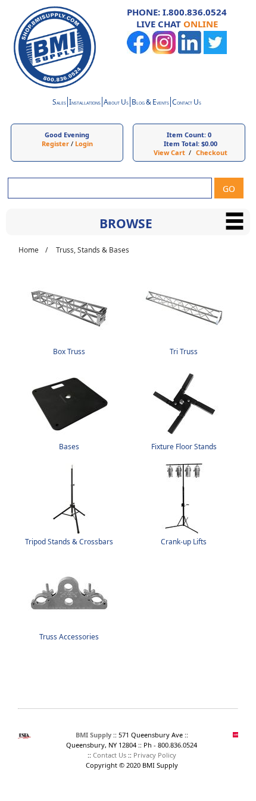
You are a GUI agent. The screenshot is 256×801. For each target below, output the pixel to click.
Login (84, 143)
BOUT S (116, 103)
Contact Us (109, 754)
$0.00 (209, 143)
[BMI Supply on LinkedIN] (189, 51)
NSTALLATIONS (85, 103)
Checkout (211, 152)
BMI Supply (93, 734)
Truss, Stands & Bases (92, 250)
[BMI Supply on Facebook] (138, 51)
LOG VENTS (150, 103)
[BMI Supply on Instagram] (164, 51)
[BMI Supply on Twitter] (215, 51)
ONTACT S (186, 103)
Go (229, 188)
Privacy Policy (154, 754)
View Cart (169, 152)
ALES (59, 103)
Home (28, 250)
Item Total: (181, 143)
